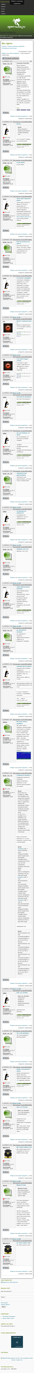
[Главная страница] (16, 28)
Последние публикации (9, 1316)
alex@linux (21, 848)
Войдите (4, 53)
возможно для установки (24, 666)
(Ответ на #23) (17, 1181)
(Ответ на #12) (17, 545)
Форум (2, 11)
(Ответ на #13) (17, 583)
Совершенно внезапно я (24, 775)
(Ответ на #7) (16, 355)
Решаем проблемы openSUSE (16, 46)
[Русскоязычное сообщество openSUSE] (24, 144)
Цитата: (19, 124)
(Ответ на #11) (17, 507)
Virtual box (23, 109)
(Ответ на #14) (17, 626)
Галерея (3, 13)
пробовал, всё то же (22, 549)
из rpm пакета (21, 162)
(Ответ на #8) (16, 393)
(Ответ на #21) (17, 1103)
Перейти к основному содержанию (17, 2)
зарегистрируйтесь (14, 53)
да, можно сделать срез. (24, 1242)
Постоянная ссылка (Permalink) (22, 122)
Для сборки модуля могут (24, 1147)
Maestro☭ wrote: (21, 1185)
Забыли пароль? (5, 1304)
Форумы (4, 46)
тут (17, 1080)
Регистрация (4, 1302)
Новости (3, 6)
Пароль (3, 1297)
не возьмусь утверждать (24, 278)
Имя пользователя (6, 1291)
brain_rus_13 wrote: (22, 992)
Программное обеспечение (9, 48)
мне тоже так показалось (24, 396)
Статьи (3, 9)
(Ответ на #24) (17, 1239)
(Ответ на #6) (16, 317)
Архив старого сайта (8, 1318)
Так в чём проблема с (23, 1033)
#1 (31, 61)
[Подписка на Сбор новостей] (9, 1282)
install (28, 109)
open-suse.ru (7, 32)
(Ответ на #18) (17, 989)
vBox (18, 109)
